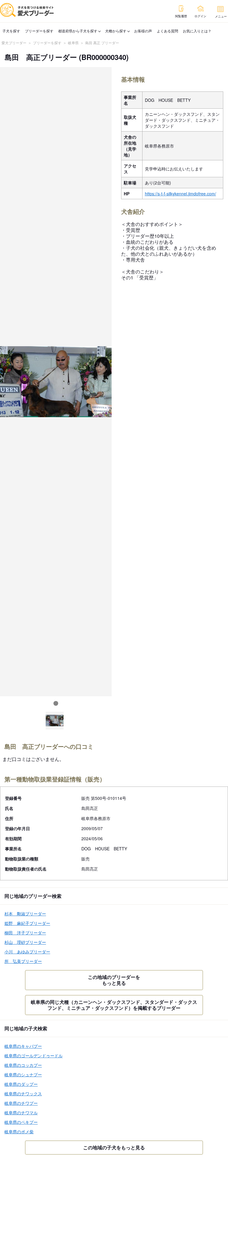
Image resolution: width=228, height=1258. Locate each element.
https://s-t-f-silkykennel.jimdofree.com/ (180, 194)
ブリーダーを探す (39, 30)
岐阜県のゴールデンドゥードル (33, 1055)
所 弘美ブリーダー (23, 961)
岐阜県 (73, 42)
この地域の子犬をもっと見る (114, 1147)
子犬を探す (11, 30)
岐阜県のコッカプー (23, 1065)
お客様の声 (143, 30)
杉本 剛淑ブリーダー (25, 914)
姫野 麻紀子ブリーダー (27, 923)
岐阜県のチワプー (21, 1103)
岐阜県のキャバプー (23, 1046)
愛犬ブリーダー (13, 42)
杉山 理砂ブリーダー (25, 942)
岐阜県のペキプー (21, 1122)
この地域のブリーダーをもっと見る (114, 980)
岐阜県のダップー (21, 1084)
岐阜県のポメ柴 (19, 1131)
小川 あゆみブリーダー (27, 952)
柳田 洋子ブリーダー (25, 933)
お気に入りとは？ (197, 30)
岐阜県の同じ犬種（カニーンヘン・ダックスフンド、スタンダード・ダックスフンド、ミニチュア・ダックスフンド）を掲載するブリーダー (114, 1005)
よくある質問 (167, 30)
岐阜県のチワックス (23, 1093)
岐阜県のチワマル (21, 1112)
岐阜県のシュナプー (23, 1074)
